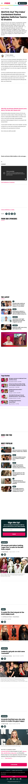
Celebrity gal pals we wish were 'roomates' (13, 652)
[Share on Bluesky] (15, 214)
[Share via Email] (9, 214)
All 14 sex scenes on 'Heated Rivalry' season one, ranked (20, 450)
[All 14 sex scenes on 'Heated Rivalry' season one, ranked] (6, 449)
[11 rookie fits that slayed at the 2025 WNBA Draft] (14, 632)
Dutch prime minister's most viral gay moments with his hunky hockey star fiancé (19, 313)
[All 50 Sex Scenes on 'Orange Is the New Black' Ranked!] (6, 481)
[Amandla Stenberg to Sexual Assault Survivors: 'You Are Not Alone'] (4, 396)
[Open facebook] (7, 779)
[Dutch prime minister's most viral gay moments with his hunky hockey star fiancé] (6, 311)
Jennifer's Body (7, 753)
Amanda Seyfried (5, 751)
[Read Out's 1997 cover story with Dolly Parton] (6, 327)
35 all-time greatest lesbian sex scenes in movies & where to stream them (19, 467)
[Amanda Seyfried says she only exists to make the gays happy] (14, 737)
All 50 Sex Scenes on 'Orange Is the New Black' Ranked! (19, 482)
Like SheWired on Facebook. (8, 182)
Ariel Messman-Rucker (7, 616)
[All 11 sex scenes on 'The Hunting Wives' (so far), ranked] (6, 473)
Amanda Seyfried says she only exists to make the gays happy (13, 720)
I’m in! (14, 534)
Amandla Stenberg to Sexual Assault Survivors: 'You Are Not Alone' (17, 396)
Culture (14, 309)
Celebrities (15, 317)
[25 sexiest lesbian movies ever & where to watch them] (6, 457)
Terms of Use (3, 774)
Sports (3, 609)
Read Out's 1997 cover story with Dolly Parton (20, 328)
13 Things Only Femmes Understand (15, 401)
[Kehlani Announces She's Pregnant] (4, 391)
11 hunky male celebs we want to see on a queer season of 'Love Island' (19, 305)
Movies (14, 455)
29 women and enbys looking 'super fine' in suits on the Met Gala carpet (12, 547)
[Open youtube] (20, 779)
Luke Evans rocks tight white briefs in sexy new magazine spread (19, 320)
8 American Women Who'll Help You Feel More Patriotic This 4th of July (18, 385)
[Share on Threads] (12, 214)
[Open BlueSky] (11, 779)
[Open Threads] (14, 779)
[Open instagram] (17, 779)
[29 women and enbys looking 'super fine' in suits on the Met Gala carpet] (14, 565)
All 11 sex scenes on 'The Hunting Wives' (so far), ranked (19, 474)
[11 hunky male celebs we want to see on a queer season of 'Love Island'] (6, 303)
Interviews (4, 716)
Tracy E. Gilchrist (9, 55)
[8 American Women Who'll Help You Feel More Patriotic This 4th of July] (4, 385)
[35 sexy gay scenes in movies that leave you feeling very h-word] (6, 489)
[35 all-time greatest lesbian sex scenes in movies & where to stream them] (6, 465)
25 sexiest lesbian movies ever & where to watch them (19, 458)
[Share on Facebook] (6, 214)
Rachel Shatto (5, 551)
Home (2, 8)
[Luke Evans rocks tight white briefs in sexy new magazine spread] (6, 319)
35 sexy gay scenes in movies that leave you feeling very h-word (18, 490)
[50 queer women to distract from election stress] (4, 380)
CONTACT (8, 770)
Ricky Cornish (5, 723)
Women (7, 8)
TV (13, 301)
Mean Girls (13, 753)
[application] (14, 339)
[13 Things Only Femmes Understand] (4, 402)
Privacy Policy (20, 772)
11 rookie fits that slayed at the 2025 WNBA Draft (12, 613)
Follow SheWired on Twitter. (8, 209)
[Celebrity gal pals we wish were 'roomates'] (14, 669)
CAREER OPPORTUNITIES (17, 770)
